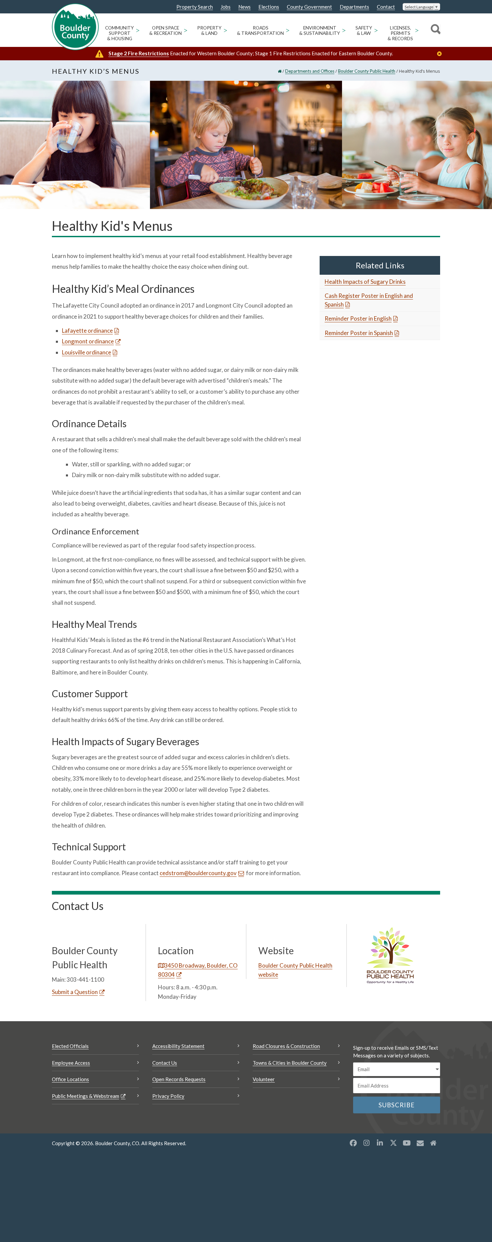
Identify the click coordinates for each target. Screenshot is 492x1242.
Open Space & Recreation (165, 30)
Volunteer (264, 1079)
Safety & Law (363, 30)
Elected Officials (70, 1046)
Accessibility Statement (178, 1046)
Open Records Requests (179, 1079)
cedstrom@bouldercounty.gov (198, 872)
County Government (309, 6)
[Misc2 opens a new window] (433, 1143)
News (244, 6)
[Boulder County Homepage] (75, 26)
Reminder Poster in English (358, 318)
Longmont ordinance (88, 341)
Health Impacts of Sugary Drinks (365, 281)
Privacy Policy (168, 1096)
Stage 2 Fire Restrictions (138, 53)
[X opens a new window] (393, 1143)
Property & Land (209, 30)
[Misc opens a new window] (420, 1143)
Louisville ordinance (86, 352)
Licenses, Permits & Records (400, 33)
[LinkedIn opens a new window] (380, 1143)
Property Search (194, 7)
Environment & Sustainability (319, 30)
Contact (386, 6)
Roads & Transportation (260, 30)
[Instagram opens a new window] (366, 1143)
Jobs (226, 6)
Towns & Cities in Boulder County (290, 1063)
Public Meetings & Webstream (85, 1096)
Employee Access (71, 1063)
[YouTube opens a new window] (406, 1143)
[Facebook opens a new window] (353, 1143)
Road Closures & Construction (286, 1046)
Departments (354, 6)
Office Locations (70, 1079)
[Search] (434, 30)
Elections (268, 6)
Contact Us (164, 1063)
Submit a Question (75, 991)
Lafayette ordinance (87, 330)
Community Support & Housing (119, 33)
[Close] (441, 53)
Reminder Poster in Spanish (359, 332)
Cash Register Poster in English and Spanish (369, 300)
